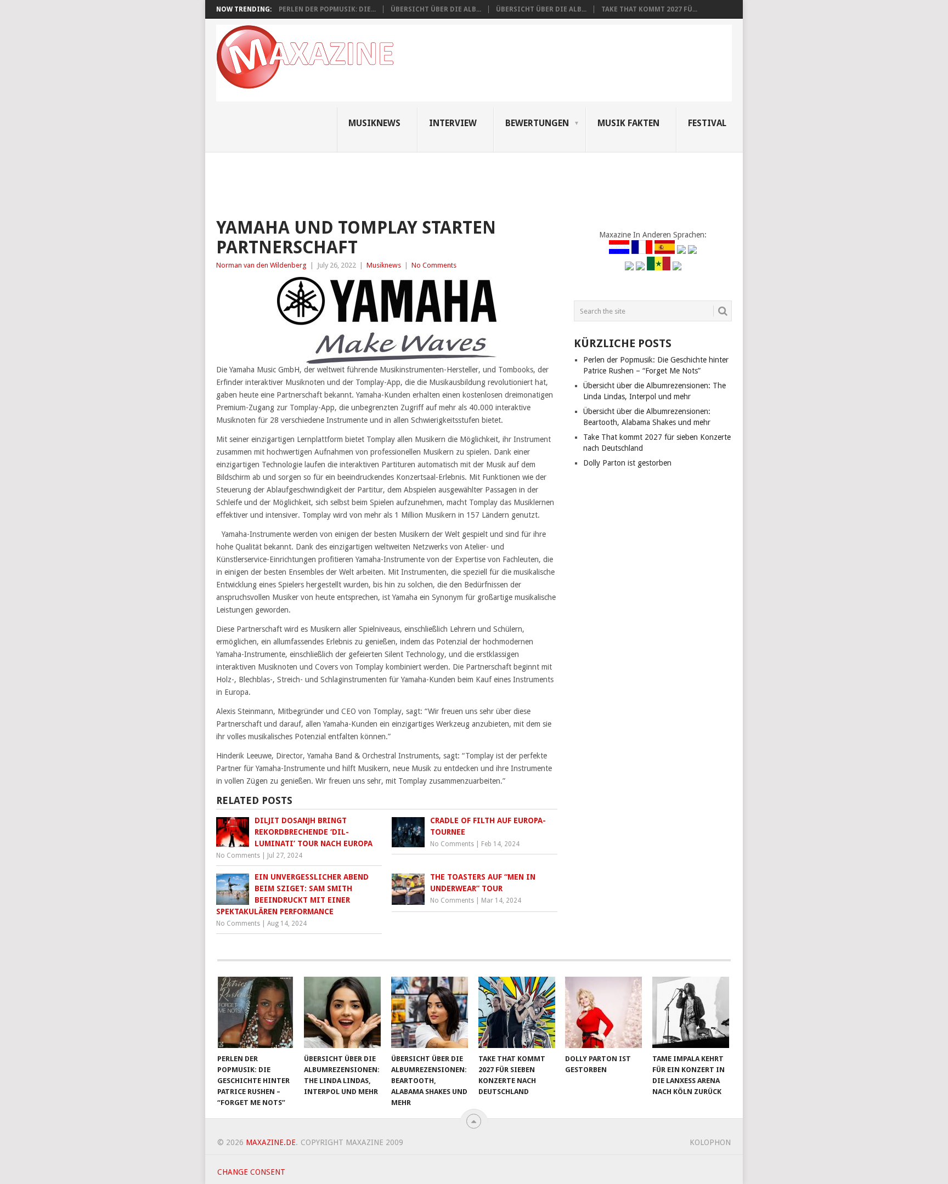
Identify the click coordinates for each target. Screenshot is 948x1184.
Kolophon (710, 1142)
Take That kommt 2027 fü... (649, 9)
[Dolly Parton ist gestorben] (603, 1012)
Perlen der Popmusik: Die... (327, 9)
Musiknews (374, 123)
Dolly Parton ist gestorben (627, 462)
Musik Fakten (628, 123)
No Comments (433, 265)
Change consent (251, 1172)
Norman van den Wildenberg (261, 265)
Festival (707, 123)
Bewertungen (537, 123)
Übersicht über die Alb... (436, 9)
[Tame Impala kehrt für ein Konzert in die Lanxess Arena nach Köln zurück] (690, 1012)
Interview (453, 123)
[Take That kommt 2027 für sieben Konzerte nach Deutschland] (516, 1012)
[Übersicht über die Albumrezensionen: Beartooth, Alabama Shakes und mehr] (429, 1012)
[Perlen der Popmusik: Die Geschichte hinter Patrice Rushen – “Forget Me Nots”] (255, 1012)
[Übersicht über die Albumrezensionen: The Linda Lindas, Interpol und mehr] (342, 1012)
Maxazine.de (271, 1142)
